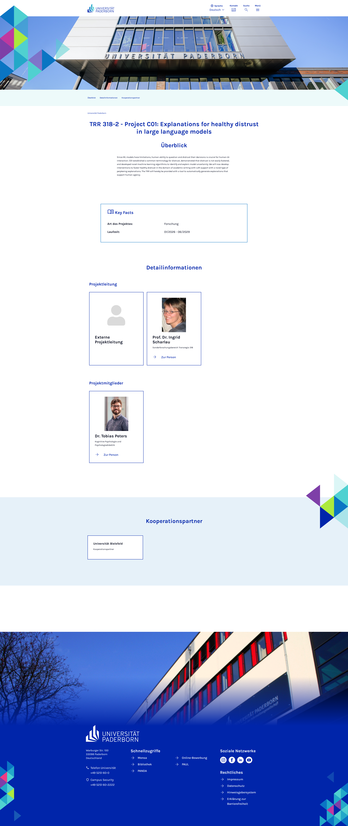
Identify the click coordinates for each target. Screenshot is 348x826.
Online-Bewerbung (194, 758)
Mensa (142, 758)
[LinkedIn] (240, 759)
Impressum (235, 779)
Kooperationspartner (131, 98)
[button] (218, 8)
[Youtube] (249, 759)
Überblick (92, 98)
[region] (172, 98)
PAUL (185, 764)
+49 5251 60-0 (100, 773)
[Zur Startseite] (101, 8)
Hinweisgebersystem (241, 792)
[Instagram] (223, 759)
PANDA (142, 771)
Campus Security (102, 780)
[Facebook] (232, 759)
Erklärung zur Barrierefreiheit (237, 801)
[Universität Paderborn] (174, 733)
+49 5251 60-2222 (103, 785)
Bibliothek (145, 764)
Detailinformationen (109, 98)
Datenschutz (236, 786)
